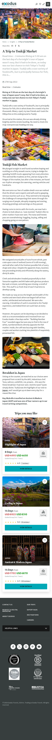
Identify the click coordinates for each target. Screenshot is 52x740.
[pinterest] (32, 646)
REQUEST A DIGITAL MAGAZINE (10, 610)
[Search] (36, 4)
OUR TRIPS (31, 605)
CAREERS (30, 620)
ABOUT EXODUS (8, 616)
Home (4, 42)
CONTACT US (7, 605)
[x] (19, 646)
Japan (14, 100)
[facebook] (13, 646)
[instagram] (26, 646)
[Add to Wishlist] (44, 422)
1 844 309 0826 (44, 4)
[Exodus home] (9, 4)
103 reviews (25, 581)
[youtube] (39, 646)
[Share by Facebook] (15, 46)
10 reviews (25, 522)
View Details (26, 469)
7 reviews (25, 463)
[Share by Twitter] (19, 46)
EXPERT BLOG (32, 610)
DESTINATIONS (33, 615)
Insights (12, 42)
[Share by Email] (12, 46)
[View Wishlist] (40, 4)
